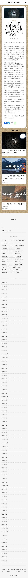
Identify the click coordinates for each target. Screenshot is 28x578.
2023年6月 (4, 418)
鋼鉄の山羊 (11, 269)
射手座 (18, 248)
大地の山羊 (12, 243)
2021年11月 (5, 485)
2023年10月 (5, 403)
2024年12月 (5, 354)
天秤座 (11, 245)
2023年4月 (4, 425)
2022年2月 (4, 475)
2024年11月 (5, 357)
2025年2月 (4, 347)
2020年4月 (4, 553)
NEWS (14, 21)
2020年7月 (4, 542)
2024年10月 (5, 361)
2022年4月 (4, 468)
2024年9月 (4, 364)
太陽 (16, 245)
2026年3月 (4, 300)
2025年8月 (4, 325)
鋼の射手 (19, 267)
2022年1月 (4, 478)
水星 (22, 251)
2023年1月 (4, 436)
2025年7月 (4, 329)
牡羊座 (21, 259)
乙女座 (10, 240)
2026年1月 (4, 307)
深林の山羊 (17, 253)
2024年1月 (4, 393)
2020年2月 (4, 557)
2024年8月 (4, 368)
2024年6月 (4, 375)
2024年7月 (4, 371)
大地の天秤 (21, 240)
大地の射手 (4, 243)
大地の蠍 (19, 243)
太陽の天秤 (21, 245)
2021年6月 (4, 503)
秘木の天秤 (10, 261)
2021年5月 (4, 507)
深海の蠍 (19, 256)
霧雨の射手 (12, 272)
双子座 (15, 240)
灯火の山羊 (10, 259)
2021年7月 (4, 500)
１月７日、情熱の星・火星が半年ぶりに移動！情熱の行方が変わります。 (13, 178)
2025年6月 (4, 332)
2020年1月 (4, 560)
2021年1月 (4, 521)
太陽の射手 (4, 248)
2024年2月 (4, 389)
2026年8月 (4, 282)
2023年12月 (5, 396)
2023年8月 (4, 411)
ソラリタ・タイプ (6, 230)
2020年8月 (4, 539)
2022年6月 (4, 460)
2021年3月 (4, 514)
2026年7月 (4, 286)
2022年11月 (5, 443)
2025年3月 (4, 343)
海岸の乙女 (10, 253)
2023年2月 (4, 432)
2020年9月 (4, 535)
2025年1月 (4, 350)
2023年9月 (4, 407)
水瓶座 (3, 253)
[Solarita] (14, 2)
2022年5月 (4, 464)
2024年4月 (4, 382)
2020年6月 (4, 546)
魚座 (18, 272)
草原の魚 (4, 264)
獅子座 (3, 261)
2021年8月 (4, 496)
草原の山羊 (17, 261)
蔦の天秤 (11, 264)
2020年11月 (5, 528)
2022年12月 (5, 439)
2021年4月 (4, 510)
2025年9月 (4, 322)
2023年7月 (4, 414)
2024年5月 (4, 379)
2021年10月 (5, 489)
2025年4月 (4, 339)
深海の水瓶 (12, 256)
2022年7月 (4, 457)
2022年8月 (4, 453)
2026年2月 (4, 304)
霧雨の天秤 (4, 272)
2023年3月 (4, 428)
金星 (14, 267)
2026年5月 (4, 293)
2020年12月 (5, 525)
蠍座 (3, 267)
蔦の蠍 (16, 264)
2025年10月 (5, 318)
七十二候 (4, 240)
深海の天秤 (4, 256)
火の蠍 (3, 259)
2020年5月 (4, 549)
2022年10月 (5, 446)
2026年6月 (4, 290)
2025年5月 (4, 336)
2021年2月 (4, 517)
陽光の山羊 (18, 269)
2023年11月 (5, 400)
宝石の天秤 (12, 248)
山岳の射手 (4, 251)
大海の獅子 (4, 245)
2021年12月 (5, 482)
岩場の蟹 (17, 251)
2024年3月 (4, 386)
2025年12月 (5, 311)
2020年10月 (5, 532)
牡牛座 (16, 259)
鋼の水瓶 (4, 269)
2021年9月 (4, 492)
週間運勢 (9, 267)
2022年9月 (4, 450)
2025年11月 (5, 315)
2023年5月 (4, 421)
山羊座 (11, 251)
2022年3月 (4, 471)
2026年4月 (4, 297)
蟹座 (21, 264)
